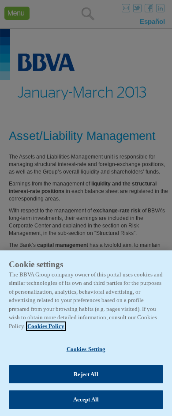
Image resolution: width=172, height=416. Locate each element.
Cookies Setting (86, 349)
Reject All (86, 374)
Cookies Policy (45, 326)
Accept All (86, 399)
